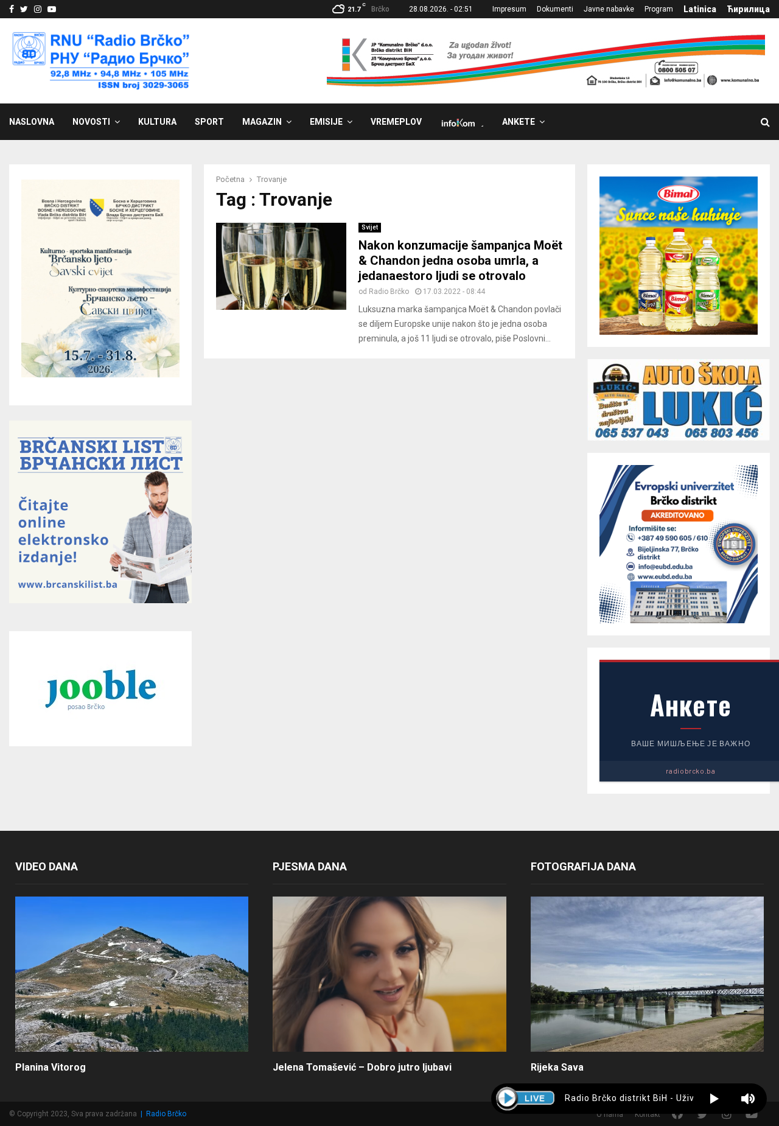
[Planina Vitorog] (131, 974)
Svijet (370, 227)
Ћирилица (748, 9)
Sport (209, 122)
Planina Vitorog (50, 1067)
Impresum (509, 9)
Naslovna (31, 122)
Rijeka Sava (557, 1067)
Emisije (326, 122)
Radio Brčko (389, 291)
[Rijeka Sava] (647, 974)
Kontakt (647, 1114)
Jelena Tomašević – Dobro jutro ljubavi (362, 1067)
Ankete (518, 122)
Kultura (157, 122)
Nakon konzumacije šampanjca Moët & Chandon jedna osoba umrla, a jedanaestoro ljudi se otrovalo (460, 260)
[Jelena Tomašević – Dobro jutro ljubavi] (389, 974)
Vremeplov (396, 122)
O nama (609, 1114)
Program (659, 9)
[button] (714, 1098)
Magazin (262, 122)
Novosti (91, 122)
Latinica (699, 9)
